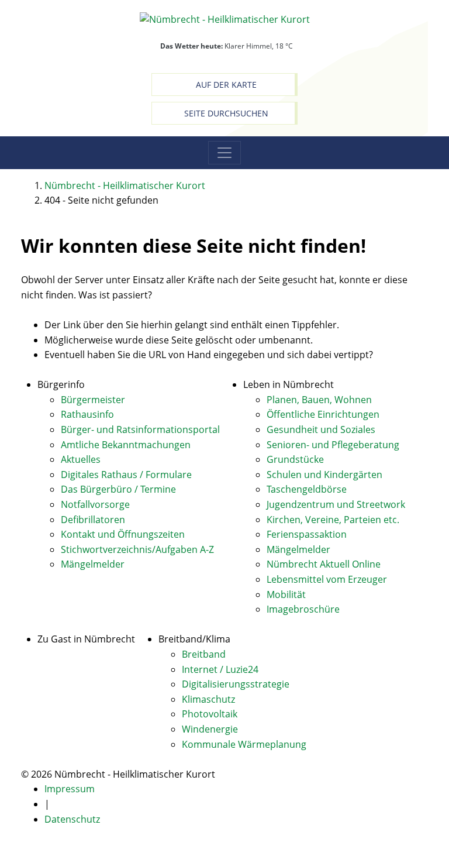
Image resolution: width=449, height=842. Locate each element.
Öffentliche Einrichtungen (323, 414)
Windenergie (210, 729)
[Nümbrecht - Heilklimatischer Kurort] (225, 18)
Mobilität (286, 594)
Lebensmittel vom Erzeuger (327, 579)
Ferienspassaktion (307, 534)
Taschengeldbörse (307, 489)
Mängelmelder (93, 564)
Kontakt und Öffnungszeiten (123, 534)
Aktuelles (81, 459)
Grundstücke (295, 459)
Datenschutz (72, 819)
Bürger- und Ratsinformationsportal (140, 429)
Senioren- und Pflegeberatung (333, 444)
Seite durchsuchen (226, 113)
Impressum (69, 788)
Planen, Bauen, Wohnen (319, 399)
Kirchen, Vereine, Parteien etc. (333, 519)
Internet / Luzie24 (220, 669)
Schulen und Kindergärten (324, 474)
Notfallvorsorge (95, 504)
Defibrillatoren (93, 519)
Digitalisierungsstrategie (235, 684)
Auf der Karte (226, 84)
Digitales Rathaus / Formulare (126, 474)
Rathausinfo (87, 414)
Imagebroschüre (303, 609)
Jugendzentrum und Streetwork (336, 504)
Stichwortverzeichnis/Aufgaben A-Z (137, 549)
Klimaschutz (208, 699)
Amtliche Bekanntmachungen (126, 444)
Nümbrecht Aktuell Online (324, 564)
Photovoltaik (209, 713)
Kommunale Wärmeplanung (244, 744)
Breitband (204, 654)
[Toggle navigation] (224, 152)
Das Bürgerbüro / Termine (118, 489)
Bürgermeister (93, 399)
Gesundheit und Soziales (321, 429)
